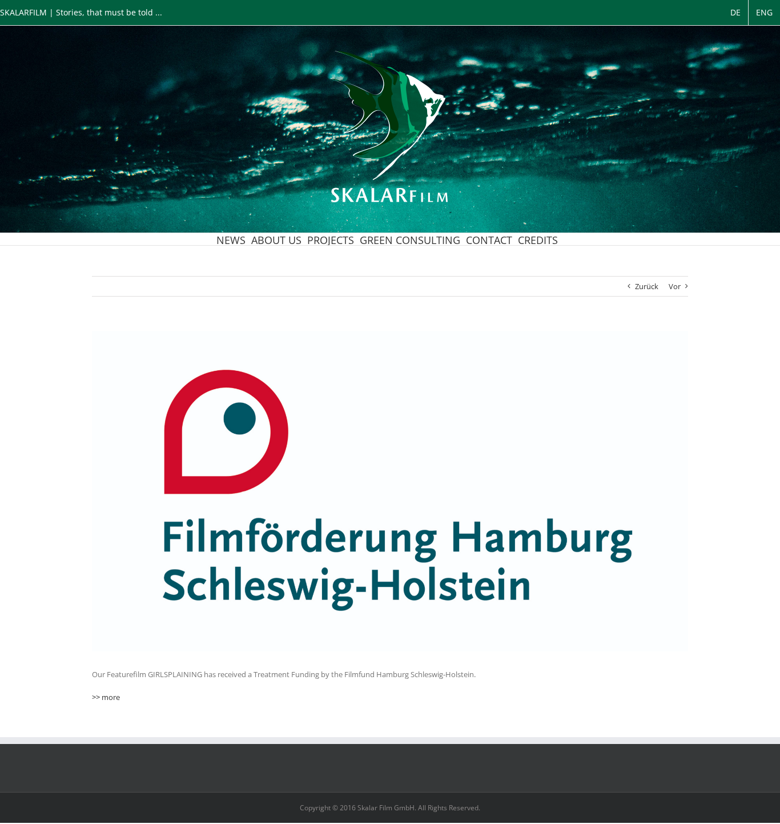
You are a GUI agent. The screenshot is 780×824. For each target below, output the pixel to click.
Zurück (646, 286)
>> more (106, 697)
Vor (675, 286)
